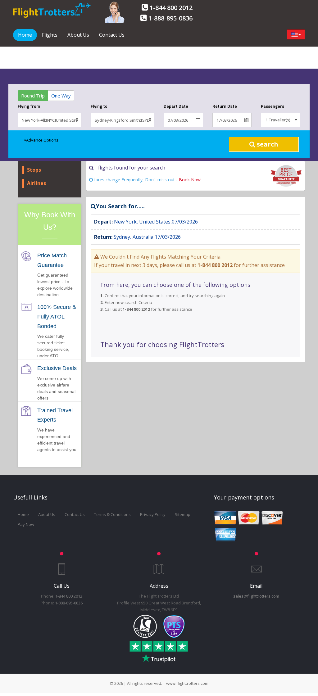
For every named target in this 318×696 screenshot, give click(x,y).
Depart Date (176, 106)
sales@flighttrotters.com (256, 596)
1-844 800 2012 (171, 7)
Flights (49, 34)
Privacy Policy (153, 514)
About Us (78, 34)
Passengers (272, 106)
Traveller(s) (279, 120)
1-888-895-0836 (170, 18)
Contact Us (112, 34)
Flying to (99, 106)
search (266, 144)
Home (25, 34)
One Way (61, 96)
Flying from (29, 106)
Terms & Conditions (112, 514)
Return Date (224, 106)
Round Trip (33, 96)
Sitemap (182, 514)
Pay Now (26, 524)
